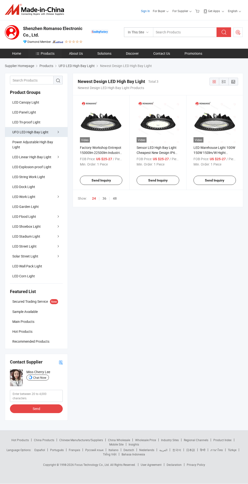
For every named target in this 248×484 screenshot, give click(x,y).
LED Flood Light (24, 216)
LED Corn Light (23, 276)
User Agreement (151, 465)
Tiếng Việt (109, 454)
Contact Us (161, 53)
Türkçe (232, 450)
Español (39, 450)
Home (16, 53)
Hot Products (20, 440)
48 (115, 198)
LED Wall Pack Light (27, 266)
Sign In (145, 11)
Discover (132, 53)
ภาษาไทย (216, 450)
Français (74, 450)
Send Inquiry (101, 180)
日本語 (190, 450)
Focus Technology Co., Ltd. (92, 465)
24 (94, 198)
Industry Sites (170, 440)
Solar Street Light (25, 256)
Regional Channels (196, 440)
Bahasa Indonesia (133, 454)
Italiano (113, 450)
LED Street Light (24, 246)
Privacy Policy (196, 465)
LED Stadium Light (26, 236)
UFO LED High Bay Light (30, 132)
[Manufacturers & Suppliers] (36, 9)
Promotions (193, 53)
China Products (44, 440)
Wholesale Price (145, 440)
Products (47, 53)
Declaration (174, 465)
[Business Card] (61, 362)
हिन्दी (202, 450)
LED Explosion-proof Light (31, 167)
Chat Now (39, 377)
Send (36, 408)
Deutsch (129, 450)
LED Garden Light (25, 206)
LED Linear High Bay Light (31, 157)
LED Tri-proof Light (26, 122)
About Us (76, 53)
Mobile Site (116, 444)
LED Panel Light (24, 112)
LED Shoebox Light (26, 226)
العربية (163, 450)
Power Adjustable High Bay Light (32, 144)
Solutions (104, 53)
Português (57, 450)
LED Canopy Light (25, 102)
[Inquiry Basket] (198, 11)
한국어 (176, 450)
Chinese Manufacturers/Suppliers (81, 440)
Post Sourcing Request (238, 32)
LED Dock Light (23, 186)
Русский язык (94, 450)
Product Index (222, 440)
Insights (134, 444)
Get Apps (214, 11)
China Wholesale (119, 440)
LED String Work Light (28, 176)
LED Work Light (23, 196)
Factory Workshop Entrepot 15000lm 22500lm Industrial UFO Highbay (101, 152)
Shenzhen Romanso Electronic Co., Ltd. (52, 32)
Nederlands (146, 450)
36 (104, 198)
